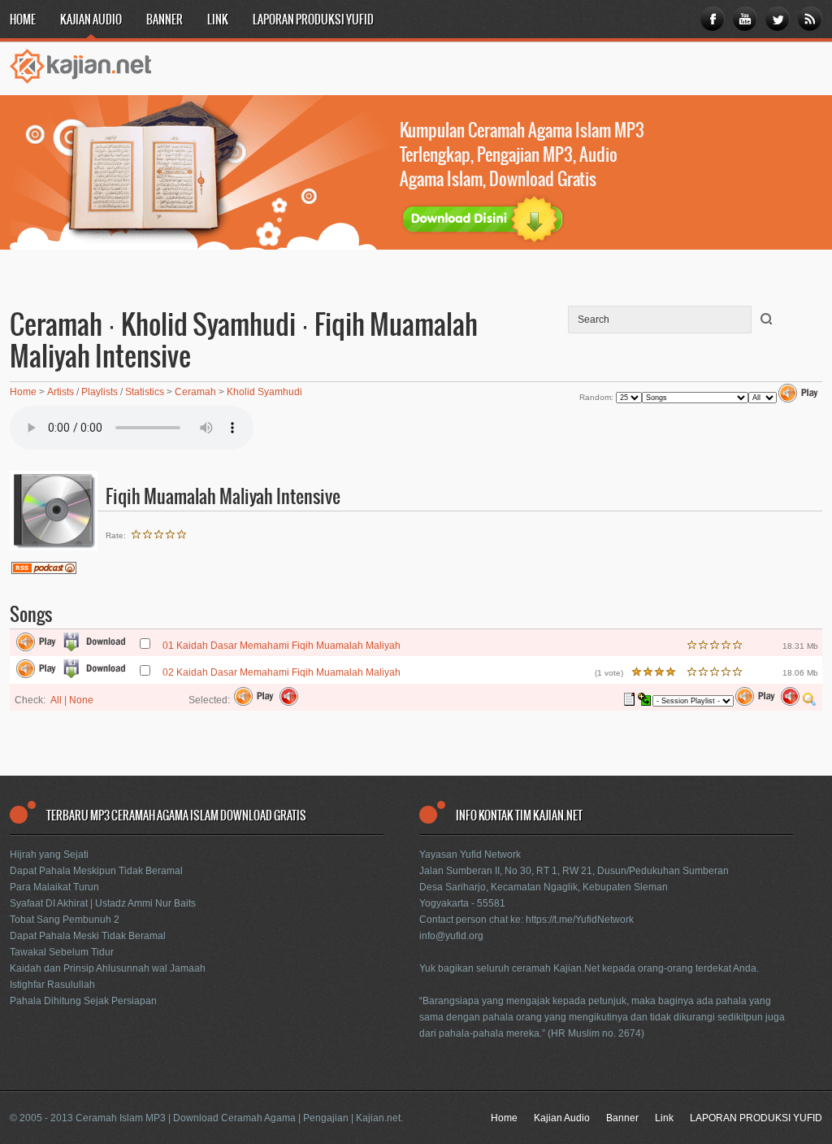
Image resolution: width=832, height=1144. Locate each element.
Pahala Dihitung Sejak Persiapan (83, 1001)
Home (23, 20)
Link (217, 20)
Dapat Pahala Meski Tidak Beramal (88, 936)
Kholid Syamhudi (264, 392)
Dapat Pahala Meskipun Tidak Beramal (96, 870)
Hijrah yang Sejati (49, 854)
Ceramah (195, 392)
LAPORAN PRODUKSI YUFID (313, 20)
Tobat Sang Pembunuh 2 (64, 919)
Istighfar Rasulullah (52, 984)
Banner (164, 20)
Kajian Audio (91, 20)
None (81, 700)
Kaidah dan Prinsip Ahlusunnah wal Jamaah (108, 968)
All (56, 700)
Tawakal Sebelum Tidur (62, 952)
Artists (60, 392)
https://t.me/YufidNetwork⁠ (580, 919)
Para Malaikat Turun (54, 887)
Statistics (144, 392)
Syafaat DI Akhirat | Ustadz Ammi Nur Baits (103, 903)
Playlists (99, 392)
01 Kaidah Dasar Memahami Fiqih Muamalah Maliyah (281, 645)
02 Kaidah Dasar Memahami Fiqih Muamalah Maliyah (281, 672)
